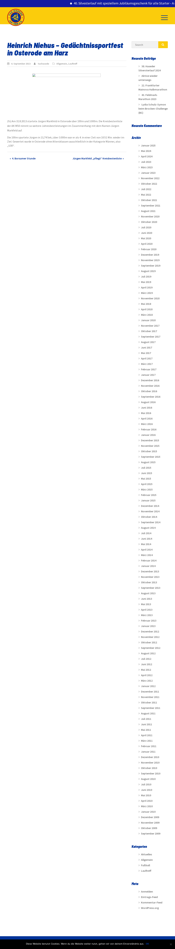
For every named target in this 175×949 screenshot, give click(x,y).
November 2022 (150, 178)
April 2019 (146, 287)
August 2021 (148, 211)
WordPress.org (150, 908)
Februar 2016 (148, 429)
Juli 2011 (146, 718)
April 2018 (146, 309)
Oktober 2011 (149, 702)
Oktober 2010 (149, 768)
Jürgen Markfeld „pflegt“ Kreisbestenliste (97, 158)
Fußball (145, 865)
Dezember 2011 (150, 691)
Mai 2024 (146, 151)
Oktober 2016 (149, 391)
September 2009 (150, 833)
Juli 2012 (146, 658)
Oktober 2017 (149, 331)
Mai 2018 (146, 303)
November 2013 (150, 577)
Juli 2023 (146, 161)
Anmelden (147, 891)
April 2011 (146, 735)
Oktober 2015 (149, 451)
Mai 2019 (146, 282)
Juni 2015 (146, 473)
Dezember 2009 (150, 817)
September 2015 (150, 456)
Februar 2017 (148, 369)
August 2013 (148, 593)
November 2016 (150, 385)
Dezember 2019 (150, 254)
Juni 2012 (146, 664)
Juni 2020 (146, 232)
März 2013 (147, 615)
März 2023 (147, 167)
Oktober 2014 (149, 516)
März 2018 (147, 314)
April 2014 (146, 549)
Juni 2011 (146, 724)
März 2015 (147, 489)
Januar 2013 (148, 626)
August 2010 (148, 779)
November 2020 (150, 216)
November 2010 (150, 762)
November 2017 (150, 325)
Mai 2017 (146, 353)
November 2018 (150, 298)
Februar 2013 (148, 620)
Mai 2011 (146, 729)
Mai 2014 (146, 544)
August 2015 (148, 462)
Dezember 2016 (150, 380)
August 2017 (148, 342)
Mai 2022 (146, 194)
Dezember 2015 (150, 440)
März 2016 (147, 424)
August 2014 (148, 527)
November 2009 (150, 822)
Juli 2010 (146, 784)
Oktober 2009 (149, 828)
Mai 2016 (146, 413)
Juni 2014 (146, 538)
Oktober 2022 (149, 183)
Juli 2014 (146, 533)
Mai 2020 (146, 238)
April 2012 (146, 675)
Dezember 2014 (150, 506)
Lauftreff (72, 63)
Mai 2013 (146, 604)
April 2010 (146, 800)
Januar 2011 (148, 751)
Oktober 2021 (149, 200)
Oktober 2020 (149, 222)
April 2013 (146, 609)
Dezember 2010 (150, 757)
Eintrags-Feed (149, 897)
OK (147, 943)
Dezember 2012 (150, 631)
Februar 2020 (148, 249)
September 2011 (150, 708)
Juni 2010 (146, 789)
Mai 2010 (146, 795)
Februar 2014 (148, 560)
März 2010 (147, 806)
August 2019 (148, 271)
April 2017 (146, 358)
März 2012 (147, 680)
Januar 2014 (148, 566)
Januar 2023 (148, 172)
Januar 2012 (148, 686)
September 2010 (150, 773)
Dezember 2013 (150, 571)
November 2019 (150, 260)
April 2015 (146, 484)
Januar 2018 (148, 320)
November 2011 (150, 697)
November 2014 (150, 511)
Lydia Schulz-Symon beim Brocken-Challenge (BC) (153, 108)
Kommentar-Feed (151, 902)
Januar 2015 (148, 500)
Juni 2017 (146, 347)
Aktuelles (146, 854)
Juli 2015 (146, 467)
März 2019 (147, 293)
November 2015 (150, 445)
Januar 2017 (148, 374)
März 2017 (147, 364)
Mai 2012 (146, 669)
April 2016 (146, 418)
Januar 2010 (148, 811)
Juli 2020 (146, 227)
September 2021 (150, 205)
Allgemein (61, 63)
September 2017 (150, 336)
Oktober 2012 (149, 642)
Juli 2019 (146, 276)
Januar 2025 (148, 145)
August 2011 (148, 713)
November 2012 (150, 637)
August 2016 (148, 402)
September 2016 (150, 396)
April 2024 (146, 156)
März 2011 (147, 740)
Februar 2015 (148, 495)
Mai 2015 (146, 478)
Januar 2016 (148, 435)
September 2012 (150, 648)
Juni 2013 (146, 598)
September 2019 (150, 265)
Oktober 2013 (149, 582)
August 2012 (148, 653)
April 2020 (146, 243)
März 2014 (147, 555)
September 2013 (150, 587)
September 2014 (150, 522)
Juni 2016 (146, 407)
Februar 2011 (148, 746)
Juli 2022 (146, 189)
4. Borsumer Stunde (24, 158)
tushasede (43, 63)
